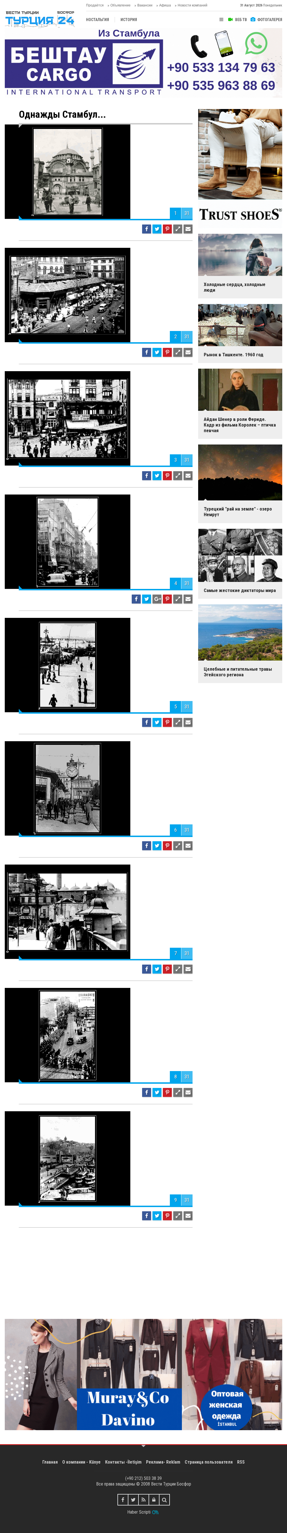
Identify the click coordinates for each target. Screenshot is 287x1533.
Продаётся (95, 5)
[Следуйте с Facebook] (123, 1499)
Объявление (120, 5)
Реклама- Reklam (163, 1462)
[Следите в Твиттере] (133, 1499)
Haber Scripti (139, 1512)
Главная (50, 1462)
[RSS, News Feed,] (143, 1499)
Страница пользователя (209, 1462)
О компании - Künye (81, 1462)
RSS (241, 1462)
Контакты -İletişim (123, 1462)
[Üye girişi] (154, 1499)
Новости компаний (192, 5)
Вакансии (144, 5)
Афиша (165, 5)
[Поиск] (164, 1499)
